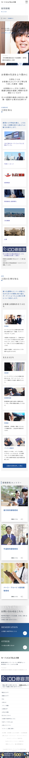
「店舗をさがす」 (22, 685)
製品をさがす (5, 692)
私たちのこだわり (6, 715)
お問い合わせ (5, 735)
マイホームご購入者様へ (8, 728)
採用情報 (9, 732)
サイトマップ (12, 735)
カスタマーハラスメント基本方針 (14, 738)
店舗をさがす (5, 695)
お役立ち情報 (5, 712)
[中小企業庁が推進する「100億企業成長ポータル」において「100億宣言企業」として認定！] (14, 249)
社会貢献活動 (24, 732)
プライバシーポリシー (22, 735)
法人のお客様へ (16, 732)
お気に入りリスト (6, 725)
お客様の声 (4, 709)
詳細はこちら (14, 519)
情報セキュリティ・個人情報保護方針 (14, 744)
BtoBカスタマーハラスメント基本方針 (14, 741)
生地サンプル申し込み (7, 722)
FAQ (3, 699)
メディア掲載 (5, 705)
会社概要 (4, 732)
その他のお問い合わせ (7, 645)
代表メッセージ (9, 164)
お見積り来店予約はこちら (9, 631)
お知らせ (4, 702)
